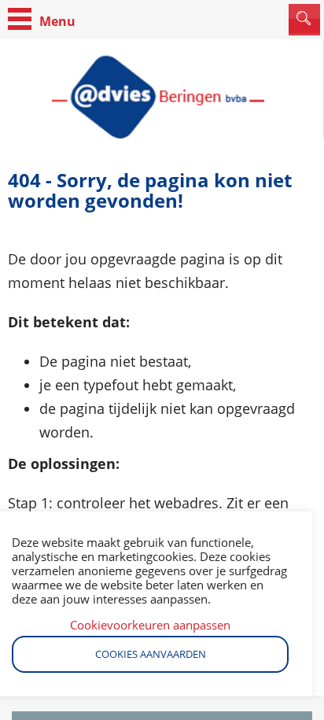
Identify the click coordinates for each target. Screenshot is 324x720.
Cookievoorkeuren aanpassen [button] (150, 625)
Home (161, 96)
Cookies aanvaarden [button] (150, 654)
